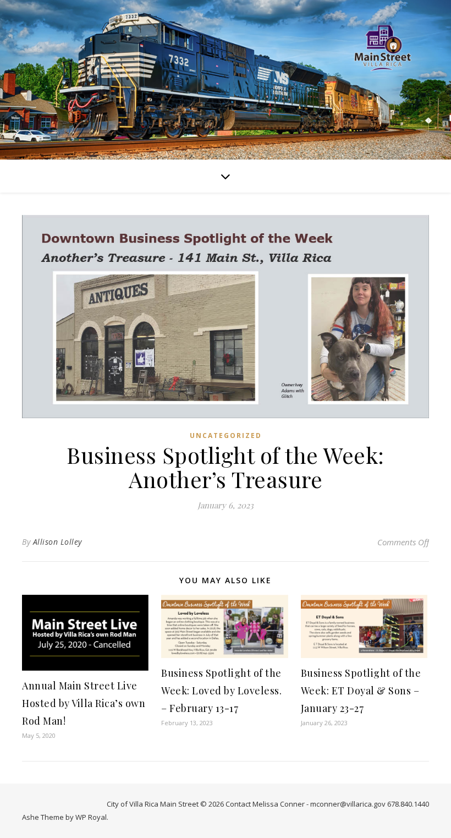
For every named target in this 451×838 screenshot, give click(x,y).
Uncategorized (226, 435)
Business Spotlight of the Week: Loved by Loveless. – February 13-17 (221, 690)
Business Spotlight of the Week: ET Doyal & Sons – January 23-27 (361, 690)
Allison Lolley (57, 541)
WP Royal (91, 817)
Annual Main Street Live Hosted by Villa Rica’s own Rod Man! (83, 703)
